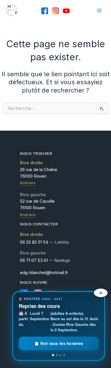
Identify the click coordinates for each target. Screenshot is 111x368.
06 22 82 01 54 (34, 242)
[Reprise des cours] (53, 355)
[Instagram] (55, 10)
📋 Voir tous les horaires (58, 343)
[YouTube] (66, 10)
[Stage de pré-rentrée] (60, 355)
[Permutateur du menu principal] (99, 11)
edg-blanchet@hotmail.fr (44, 272)
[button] (58, 326)
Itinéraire (28, 182)
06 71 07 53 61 (34, 260)
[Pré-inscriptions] (57, 355)
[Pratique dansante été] (64, 355)
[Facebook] (44, 10)
